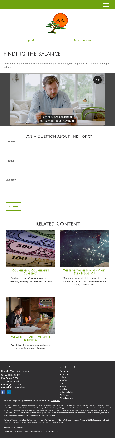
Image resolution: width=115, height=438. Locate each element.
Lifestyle (64, 388)
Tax (61, 382)
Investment (65, 373)
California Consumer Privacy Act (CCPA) (79, 420)
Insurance (64, 379)
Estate (63, 376)
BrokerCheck (55, 400)
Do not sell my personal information (52, 422)
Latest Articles (66, 391)
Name (11, 141)
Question (11, 179)
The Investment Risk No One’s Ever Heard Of (84, 272)
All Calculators (66, 397)
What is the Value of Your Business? (30, 339)
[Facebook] (33, 40)
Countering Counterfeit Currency (30, 272)
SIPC (59, 431)
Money (63, 385)
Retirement (65, 370)
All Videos (64, 394)
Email (11, 160)
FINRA (54, 431)
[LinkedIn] (29, 40)
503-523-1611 (85, 40)
